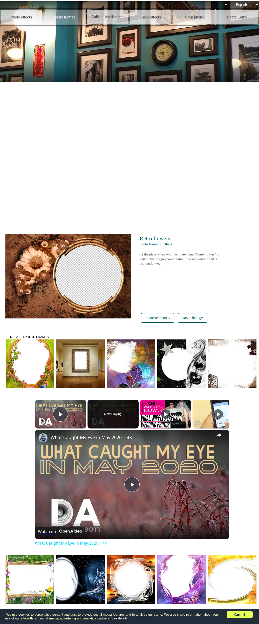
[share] (219, 435)
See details (119, 618)
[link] (43, 438)
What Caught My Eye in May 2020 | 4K (91, 437)
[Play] (166, 414)
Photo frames (149, 244)
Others (167, 244)
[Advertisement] (131, 121)
